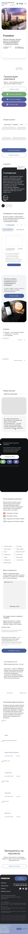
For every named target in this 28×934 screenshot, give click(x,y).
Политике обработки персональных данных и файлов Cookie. (4, 931)
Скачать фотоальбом (14, 150)
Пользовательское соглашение (8, 895)
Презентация (4, 886)
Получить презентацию (21, 878)
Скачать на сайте (14, 89)
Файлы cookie (4, 898)
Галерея (3, 888)
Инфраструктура (5, 891)
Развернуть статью (14, 650)
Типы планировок (8, 229)
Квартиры (3, 883)
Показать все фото (14, 155)
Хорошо (19, 928)
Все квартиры (20, 229)
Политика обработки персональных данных (11, 897)
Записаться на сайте (14, 866)
